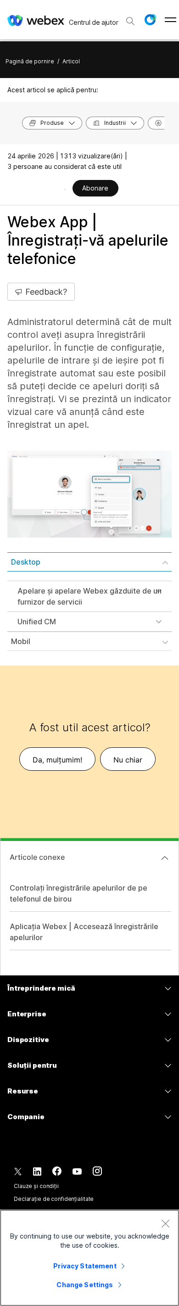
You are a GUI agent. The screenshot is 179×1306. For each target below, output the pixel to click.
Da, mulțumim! (57, 759)
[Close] (165, 1223)
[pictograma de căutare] (130, 21)
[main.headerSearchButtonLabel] (130, 18)
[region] (89, 1258)
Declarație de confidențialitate (54, 1198)
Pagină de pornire (30, 61)
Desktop (25, 561)
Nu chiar (127, 759)
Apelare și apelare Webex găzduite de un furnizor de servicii (89, 596)
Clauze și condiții (36, 1186)
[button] (150, 20)
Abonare (95, 188)
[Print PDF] (65, 189)
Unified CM (36, 621)
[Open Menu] (170, 20)
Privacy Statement (84, 1266)
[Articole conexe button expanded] (164, 858)
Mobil (20, 641)
